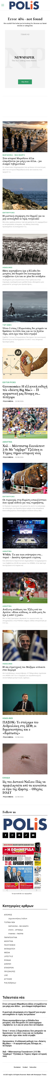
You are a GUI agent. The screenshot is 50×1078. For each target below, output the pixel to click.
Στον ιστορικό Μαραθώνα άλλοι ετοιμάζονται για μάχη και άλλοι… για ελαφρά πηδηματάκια (22, 161)
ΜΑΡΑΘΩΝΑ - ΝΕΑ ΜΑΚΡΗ (14, 155)
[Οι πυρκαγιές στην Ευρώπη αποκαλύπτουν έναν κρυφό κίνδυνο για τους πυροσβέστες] (25, 478)
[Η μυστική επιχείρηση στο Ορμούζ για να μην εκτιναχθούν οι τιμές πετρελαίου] (25, 194)
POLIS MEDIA (8, 401)
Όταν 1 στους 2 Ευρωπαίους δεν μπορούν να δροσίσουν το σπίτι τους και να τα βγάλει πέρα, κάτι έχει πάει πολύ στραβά (25, 331)
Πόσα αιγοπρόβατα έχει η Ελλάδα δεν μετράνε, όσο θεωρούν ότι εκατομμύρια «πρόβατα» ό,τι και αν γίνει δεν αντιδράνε (24, 273)
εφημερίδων (28, 893)
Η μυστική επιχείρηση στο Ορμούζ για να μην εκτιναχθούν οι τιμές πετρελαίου (24, 217)
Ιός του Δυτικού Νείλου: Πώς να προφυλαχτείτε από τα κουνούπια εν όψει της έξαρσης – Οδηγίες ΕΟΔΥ (24, 787)
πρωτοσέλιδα (17, 893)
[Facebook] (5, 835)
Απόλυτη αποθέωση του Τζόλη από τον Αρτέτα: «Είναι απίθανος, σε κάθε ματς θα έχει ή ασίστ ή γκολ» (24, 612)
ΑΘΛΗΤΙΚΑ (7, 442)
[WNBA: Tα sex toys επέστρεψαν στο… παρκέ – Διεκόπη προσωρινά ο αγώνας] (25, 533)
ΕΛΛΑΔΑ (6, 778)
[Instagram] (12, 835)
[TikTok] (26, 835)
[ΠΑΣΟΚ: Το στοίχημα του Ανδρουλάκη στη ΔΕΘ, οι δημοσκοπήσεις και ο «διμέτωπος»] (25, 699)
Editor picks (8, 212)
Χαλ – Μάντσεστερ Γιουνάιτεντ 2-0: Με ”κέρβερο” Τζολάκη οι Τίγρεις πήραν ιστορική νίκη (23, 449)
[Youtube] (33, 835)
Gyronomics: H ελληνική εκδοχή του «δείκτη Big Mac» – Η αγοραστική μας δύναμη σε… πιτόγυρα (25, 391)
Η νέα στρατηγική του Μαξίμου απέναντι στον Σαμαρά (24, 668)
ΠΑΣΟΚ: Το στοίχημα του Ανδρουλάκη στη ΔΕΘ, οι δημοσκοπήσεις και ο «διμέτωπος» (20, 727)
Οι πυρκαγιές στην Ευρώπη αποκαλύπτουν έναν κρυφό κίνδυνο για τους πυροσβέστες (24, 501)
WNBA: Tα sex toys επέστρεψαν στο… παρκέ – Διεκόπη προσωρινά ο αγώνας (22, 556)
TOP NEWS (7, 325)
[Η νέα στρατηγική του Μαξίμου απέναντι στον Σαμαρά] (25, 645)
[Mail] (19, 835)
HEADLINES (7, 267)
